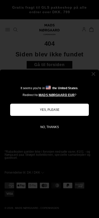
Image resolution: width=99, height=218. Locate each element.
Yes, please (49, 110)
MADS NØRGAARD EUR (57, 95)
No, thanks (49, 127)
